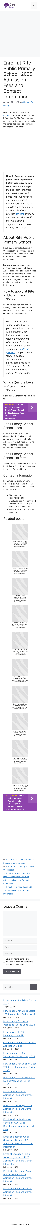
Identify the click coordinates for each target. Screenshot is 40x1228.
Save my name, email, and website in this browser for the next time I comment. (19, 962)
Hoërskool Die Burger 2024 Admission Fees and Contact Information (18, 1109)
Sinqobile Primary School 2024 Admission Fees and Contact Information (18, 890)
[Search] (33, 987)
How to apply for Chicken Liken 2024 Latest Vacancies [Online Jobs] (19, 1067)
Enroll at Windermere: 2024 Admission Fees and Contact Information (18, 1192)
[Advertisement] (20, 34)
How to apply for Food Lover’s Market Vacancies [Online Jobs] (19, 1081)
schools (20, 213)
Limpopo (7, 115)
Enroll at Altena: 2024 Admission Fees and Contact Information (18, 1095)
